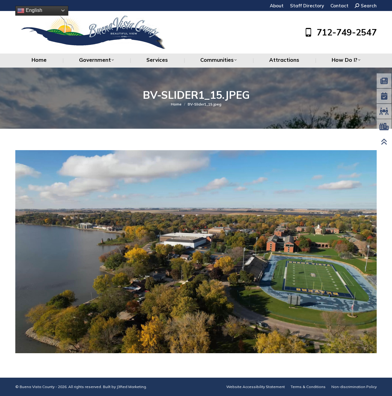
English (33, 10)
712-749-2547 (347, 32)
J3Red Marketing (131, 386)
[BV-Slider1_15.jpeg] (196, 251)
